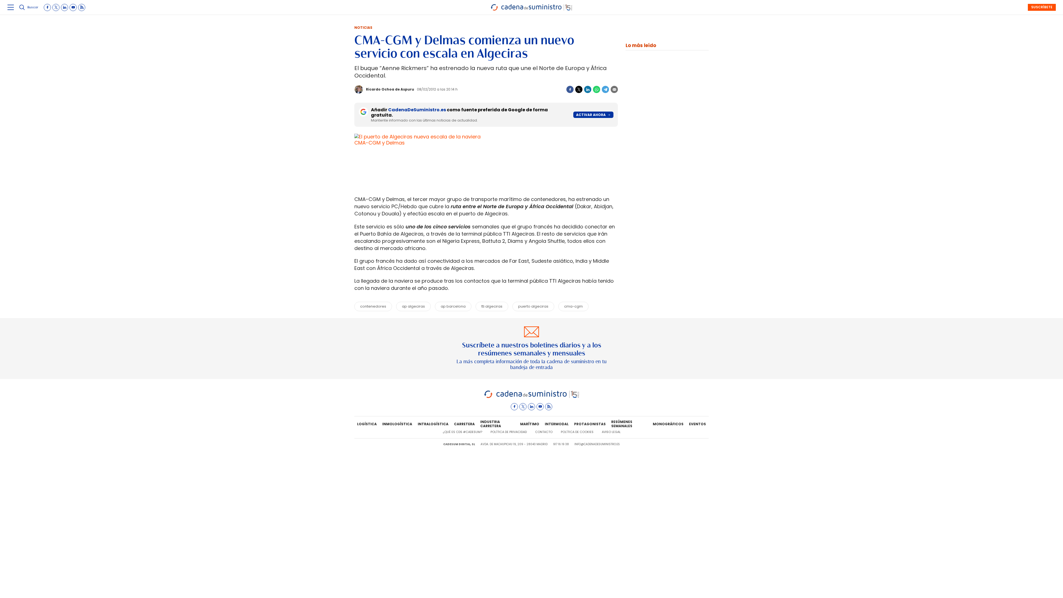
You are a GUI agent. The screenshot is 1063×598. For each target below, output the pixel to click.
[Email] (614, 89)
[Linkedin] (587, 89)
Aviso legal (611, 432)
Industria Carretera (490, 424)
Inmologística (397, 424)
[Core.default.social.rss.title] (81, 7)
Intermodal (557, 424)
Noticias (363, 27)
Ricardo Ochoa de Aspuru (390, 89)
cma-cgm (573, 306)
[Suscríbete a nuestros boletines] (531, 348)
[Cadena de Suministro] (531, 397)
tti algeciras (491, 306)
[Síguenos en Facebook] (47, 7)
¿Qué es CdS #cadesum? (462, 432)
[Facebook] (570, 89)
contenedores (373, 306)
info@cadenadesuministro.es (597, 444)
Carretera (464, 424)
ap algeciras (413, 306)
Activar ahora (591, 114)
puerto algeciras (533, 306)
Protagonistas (590, 424)
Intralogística (433, 424)
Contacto (544, 432)
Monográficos (668, 424)
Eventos (697, 424)
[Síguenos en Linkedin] (64, 7)
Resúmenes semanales (621, 424)
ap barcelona (453, 306)
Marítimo (529, 424)
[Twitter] (578, 89)
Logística (367, 424)
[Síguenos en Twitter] (56, 7)
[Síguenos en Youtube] (73, 7)
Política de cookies (577, 432)
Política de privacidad (509, 432)
